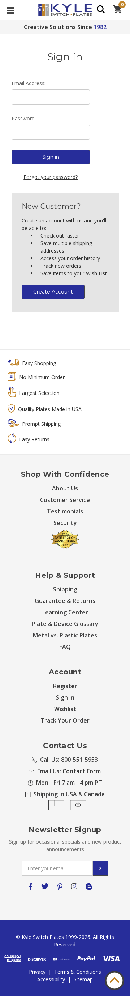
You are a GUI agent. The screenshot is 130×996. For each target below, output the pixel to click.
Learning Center (65, 612)
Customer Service (65, 500)
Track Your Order (65, 720)
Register (65, 686)
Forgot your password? (50, 177)
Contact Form (81, 771)
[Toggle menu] (10, 10)
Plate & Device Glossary (65, 624)
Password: (24, 118)
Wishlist (65, 709)
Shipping (65, 589)
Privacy (37, 971)
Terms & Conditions (77, 971)
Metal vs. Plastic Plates (65, 635)
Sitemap (83, 979)
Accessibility (51, 979)
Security (65, 523)
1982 (100, 27)
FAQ (65, 647)
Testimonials (65, 511)
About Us (65, 488)
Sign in (65, 697)
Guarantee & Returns (65, 601)
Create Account (53, 292)
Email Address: (29, 83)
